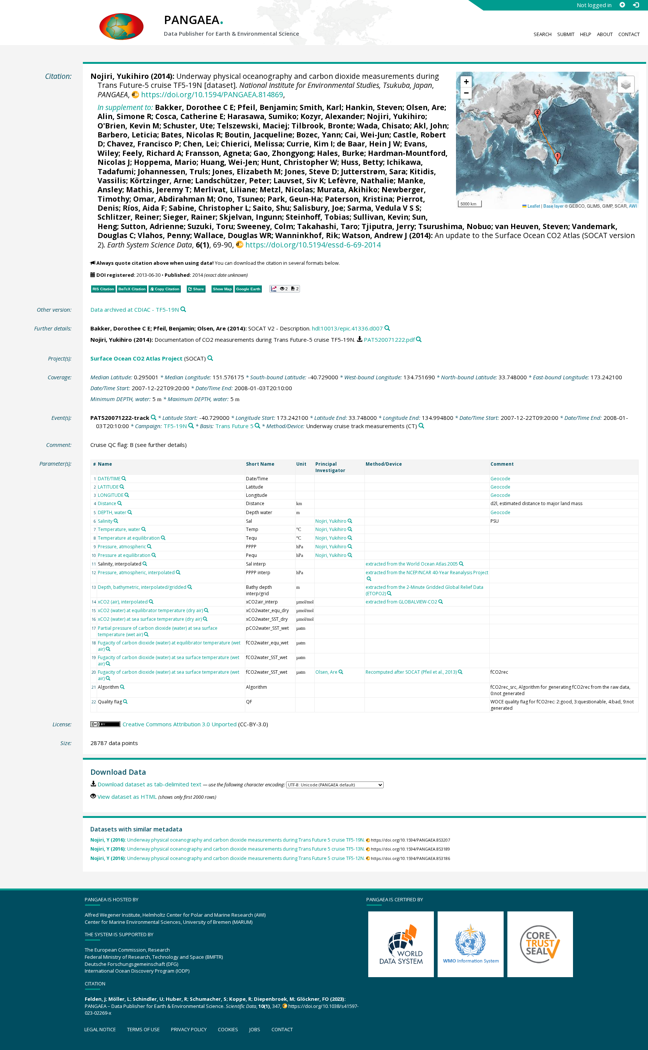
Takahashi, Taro (327, 226)
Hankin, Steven (373, 107)
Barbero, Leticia (127, 135)
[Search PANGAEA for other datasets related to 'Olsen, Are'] (341, 672)
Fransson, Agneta (217, 153)
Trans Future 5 (234, 426)
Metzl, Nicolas (286, 189)
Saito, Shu (271, 208)
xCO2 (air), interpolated (123, 602)
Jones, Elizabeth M (246, 171)
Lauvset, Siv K (298, 180)
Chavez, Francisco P (143, 144)
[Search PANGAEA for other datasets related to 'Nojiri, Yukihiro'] (350, 521)
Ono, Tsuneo (241, 199)
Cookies (228, 1029)
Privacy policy (189, 1029)
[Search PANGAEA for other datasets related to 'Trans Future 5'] (257, 426)
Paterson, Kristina (359, 199)
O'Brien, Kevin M (128, 126)
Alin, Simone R (125, 116)
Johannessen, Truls (173, 171)
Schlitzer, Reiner (128, 217)
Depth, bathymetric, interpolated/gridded (142, 587)
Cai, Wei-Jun (367, 135)
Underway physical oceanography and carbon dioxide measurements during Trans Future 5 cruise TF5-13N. (227, 849)
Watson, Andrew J (374, 235)
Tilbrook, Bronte (322, 126)
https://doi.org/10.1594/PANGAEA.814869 (212, 94)
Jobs (254, 1029)
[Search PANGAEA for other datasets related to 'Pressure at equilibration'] (154, 555)
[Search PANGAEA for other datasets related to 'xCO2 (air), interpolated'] (151, 601)
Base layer (553, 206)
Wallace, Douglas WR (233, 235)
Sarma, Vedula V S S (383, 208)
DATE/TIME (109, 478)
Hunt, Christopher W (299, 162)
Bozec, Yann (318, 135)
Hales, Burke (340, 153)
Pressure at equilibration (124, 555)
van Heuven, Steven (531, 226)
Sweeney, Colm (265, 226)
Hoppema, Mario (165, 162)
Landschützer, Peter (232, 180)
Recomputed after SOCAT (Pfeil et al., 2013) (411, 672)
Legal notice (100, 1029)
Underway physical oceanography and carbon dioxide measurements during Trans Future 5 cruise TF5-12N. (227, 858)
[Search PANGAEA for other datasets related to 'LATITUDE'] (122, 486)
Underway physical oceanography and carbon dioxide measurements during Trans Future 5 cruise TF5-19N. (227, 840)
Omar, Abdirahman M (173, 199)
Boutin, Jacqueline (258, 135)
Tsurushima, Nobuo (454, 226)
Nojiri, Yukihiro (119, 76)
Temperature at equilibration (129, 538)
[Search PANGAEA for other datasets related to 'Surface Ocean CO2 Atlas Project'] (210, 358)
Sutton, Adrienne (152, 226)
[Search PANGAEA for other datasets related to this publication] (183, 309)
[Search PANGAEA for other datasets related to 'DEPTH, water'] (130, 512)
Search (543, 34)
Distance (107, 503)
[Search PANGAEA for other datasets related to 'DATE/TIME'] (124, 478)
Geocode (500, 478)
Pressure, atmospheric (122, 546)
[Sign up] (622, 4)
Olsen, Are (425, 107)
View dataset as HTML (127, 796)
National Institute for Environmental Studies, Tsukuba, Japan (335, 85)
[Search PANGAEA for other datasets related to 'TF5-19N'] (191, 426)
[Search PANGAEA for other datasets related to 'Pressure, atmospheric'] (149, 546)
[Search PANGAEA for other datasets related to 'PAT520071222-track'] (153, 418)
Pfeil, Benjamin (266, 107)
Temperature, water (119, 529)
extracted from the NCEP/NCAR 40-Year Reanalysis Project (427, 572)
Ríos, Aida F (144, 208)
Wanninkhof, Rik (306, 235)
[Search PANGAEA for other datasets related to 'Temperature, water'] (143, 529)
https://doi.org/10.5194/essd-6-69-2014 (312, 245)
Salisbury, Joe (318, 208)
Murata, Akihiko (347, 189)
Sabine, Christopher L (209, 208)
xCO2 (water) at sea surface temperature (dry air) (150, 619)
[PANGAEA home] (121, 19)
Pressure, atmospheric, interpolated (136, 572)
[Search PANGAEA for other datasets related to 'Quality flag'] (125, 701)
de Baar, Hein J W (368, 144)
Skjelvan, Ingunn (250, 217)
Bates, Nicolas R (191, 135)
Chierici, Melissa (252, 144)
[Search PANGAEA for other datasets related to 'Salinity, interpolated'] (144, 563)
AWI (633, 206)
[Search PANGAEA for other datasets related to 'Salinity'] (116, 521)
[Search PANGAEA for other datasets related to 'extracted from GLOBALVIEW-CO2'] (440, 601)
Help (585, 34)
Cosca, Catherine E (189, 116)
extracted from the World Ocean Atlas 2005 (412, 564)
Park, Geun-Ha (294, 199)
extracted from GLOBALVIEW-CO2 (401, 602)
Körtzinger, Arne (160, 180)
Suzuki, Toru (210, 226)
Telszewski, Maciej (252, 126)
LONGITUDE (110, 495)
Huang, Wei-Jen (228, 162)
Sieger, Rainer (189, 217)
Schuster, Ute (188, 126)
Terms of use (143, 1029)
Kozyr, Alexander (331, 116)
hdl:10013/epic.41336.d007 (347, 328)
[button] (558, 158)
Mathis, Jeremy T (158, 189)
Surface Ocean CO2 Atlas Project (136, 358)
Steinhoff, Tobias (318, 217)
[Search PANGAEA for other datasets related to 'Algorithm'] (122, 687)
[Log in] (635, 4)
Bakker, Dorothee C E (194, 107)
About (605, 34)
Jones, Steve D (311, 171)
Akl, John (430, 126)
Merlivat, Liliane (225, 189)
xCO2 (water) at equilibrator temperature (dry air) (150, 610)
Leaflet (533, 206)
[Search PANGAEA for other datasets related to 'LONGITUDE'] (126, 495)
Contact (629, 34)
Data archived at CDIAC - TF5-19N (134, 309)
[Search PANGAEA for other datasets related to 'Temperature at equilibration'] (163, 538)
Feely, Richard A (152, 153)
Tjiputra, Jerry (388, 226)
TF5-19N (175, 426)
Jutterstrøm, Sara (373, 171)
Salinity (105, 521)
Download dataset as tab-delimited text (149, 784)
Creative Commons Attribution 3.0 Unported (180, 724)
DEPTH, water (112, 512)
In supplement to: (125, 107)
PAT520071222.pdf (389, 339)
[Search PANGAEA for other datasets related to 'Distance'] (119, 503)
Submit (565, 34)
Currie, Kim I (309, 144)
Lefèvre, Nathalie (361, 180)
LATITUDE (108, 487)
